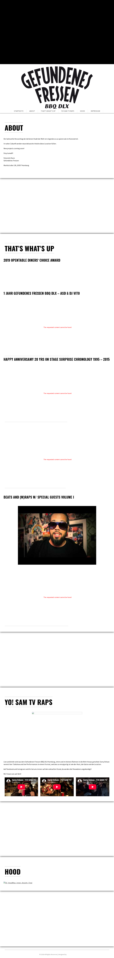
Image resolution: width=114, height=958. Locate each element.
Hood (82, 111)
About (32, 111)
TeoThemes (71, 954)
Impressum (95, 111)
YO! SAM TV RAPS (67, 111)
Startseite (18, 111)
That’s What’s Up (48, 111)
